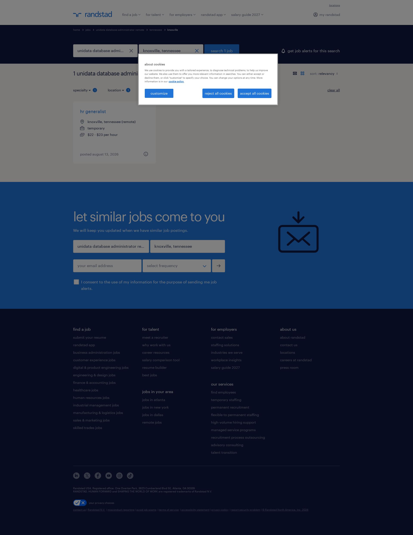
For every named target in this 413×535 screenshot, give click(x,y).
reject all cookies (218, 93)
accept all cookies (254, 93)
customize (159, 93)
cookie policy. (176, 81)
